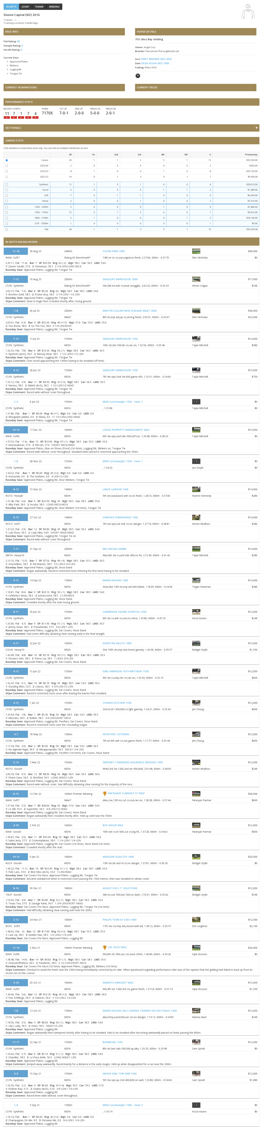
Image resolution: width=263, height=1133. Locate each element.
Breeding (54, 6)
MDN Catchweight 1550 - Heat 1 (123, 401)
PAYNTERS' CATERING (116, 734)
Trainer (39, 6)
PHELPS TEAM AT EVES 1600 (120, 919)
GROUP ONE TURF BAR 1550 (120, 1073)
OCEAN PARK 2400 (114, 251)
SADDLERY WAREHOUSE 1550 (120, 338)
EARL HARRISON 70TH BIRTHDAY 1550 (126, 671)
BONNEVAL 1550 (113, 1042)
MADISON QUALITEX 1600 (118, 856)
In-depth (11, 6)
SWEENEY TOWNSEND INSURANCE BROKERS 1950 (133, 762)
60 (18, 41)
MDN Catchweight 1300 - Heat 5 (123, 1105)
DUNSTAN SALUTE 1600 (117, 643)
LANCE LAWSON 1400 (115, 489)
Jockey (25, 6)
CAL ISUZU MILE (117, 947)
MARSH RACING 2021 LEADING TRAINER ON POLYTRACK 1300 (140, 1010)
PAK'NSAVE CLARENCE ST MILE (126, 793)
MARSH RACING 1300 (115, 580)
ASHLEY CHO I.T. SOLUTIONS (120, 888)
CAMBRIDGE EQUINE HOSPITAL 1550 (124, 611)
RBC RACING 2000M (114, 548)
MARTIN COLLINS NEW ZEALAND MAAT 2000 (130, 310)
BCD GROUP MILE (113, 825)
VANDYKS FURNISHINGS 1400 (120, 517)
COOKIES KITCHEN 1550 (117, 702)
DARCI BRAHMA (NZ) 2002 (156, 59)
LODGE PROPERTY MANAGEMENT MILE (126, 429)
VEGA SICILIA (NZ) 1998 (155, 63)
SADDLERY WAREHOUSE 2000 (120, 279)
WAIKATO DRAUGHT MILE (118, 982)
